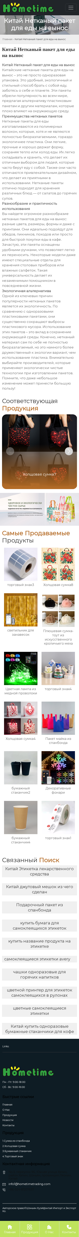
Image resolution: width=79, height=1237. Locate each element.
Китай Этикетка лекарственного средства (39, 871)
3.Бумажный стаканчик (17, 1151)
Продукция (9, 1115)
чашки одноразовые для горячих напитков (39, 974)
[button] (69, 451)
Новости (7, 1120)
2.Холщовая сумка (14, 1146)
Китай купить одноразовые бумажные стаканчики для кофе (39, 1029)
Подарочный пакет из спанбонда (39, 907)
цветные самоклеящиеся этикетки (39, 1011)
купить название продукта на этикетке (39, 944)
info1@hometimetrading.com (29, 1184)
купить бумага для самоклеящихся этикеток (39, 926)
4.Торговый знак (12, 1156)
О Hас (6, 1109)
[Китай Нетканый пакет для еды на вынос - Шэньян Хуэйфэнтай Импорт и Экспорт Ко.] (28, 8)
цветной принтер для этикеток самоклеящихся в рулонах (39, 993)
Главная (7, 39)
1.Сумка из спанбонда (16, 1140)
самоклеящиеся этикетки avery (37, 959)
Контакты (8, 1125)
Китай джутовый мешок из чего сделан (39, 889)
